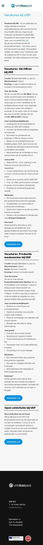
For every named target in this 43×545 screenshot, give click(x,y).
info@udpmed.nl (15, 507)
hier (26, 40)
